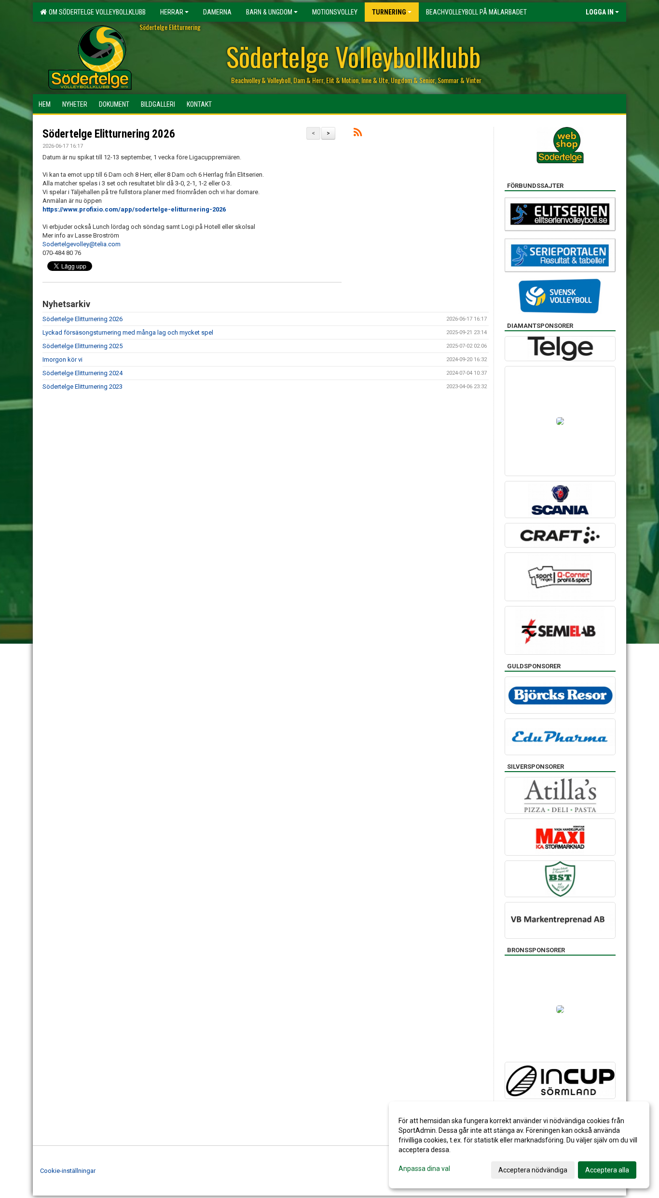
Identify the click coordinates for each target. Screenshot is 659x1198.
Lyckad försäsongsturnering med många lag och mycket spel (127, 332)
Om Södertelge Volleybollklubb (96, 12)
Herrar (171, 12)
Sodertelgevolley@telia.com (81, 244)
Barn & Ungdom (269, 12)
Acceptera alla (607, 1170)
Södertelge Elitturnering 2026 (108, 134)
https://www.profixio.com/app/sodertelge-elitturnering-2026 (134, 209)
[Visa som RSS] (358, 134)
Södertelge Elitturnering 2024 (82, 373)
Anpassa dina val (424, 1168)
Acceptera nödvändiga (532, 1170)
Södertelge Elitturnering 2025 (82, 346)
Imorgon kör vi (62, 359)
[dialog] (519, 1144)
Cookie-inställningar (68, 1170)
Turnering (389, 12)
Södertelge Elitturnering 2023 (82, 386)
